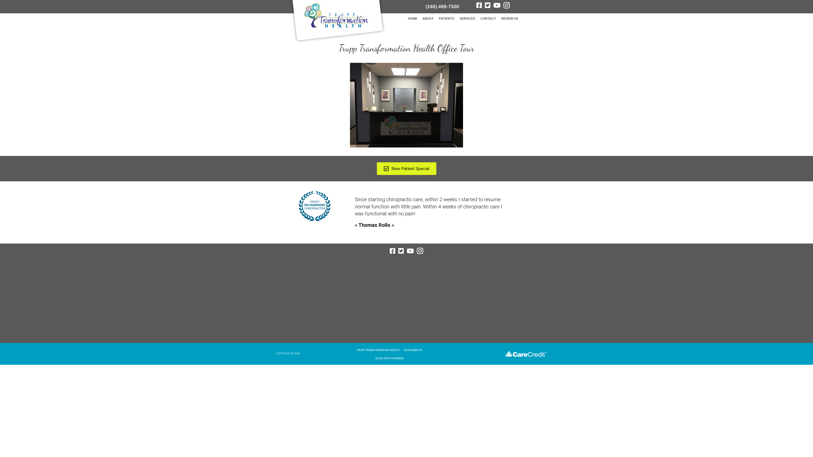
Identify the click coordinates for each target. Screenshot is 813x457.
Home (412, 19)
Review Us (509, 19)
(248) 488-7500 (442, 6)
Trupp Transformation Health (378, 350)
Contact (488, 19)
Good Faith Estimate (389, 358)
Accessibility (413, 350)
